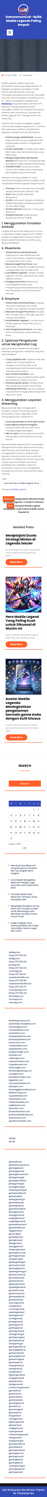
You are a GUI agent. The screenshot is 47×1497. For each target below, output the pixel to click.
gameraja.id (15, 1233)
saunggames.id (16, 1215)
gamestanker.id (17, 1443)
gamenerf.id (15, 1393)
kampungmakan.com (20, 1039)
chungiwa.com (16, 1073)
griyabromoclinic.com (20, 1120)
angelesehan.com (18, 1048)
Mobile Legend (19, 489)
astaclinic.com (16, 1108)
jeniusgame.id (15, 1321)
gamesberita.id (16, 1277)
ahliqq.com (14, 958)
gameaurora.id (16, 1290)
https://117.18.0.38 (17, 980)
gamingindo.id (16, 1459)
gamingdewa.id (16, 1171)
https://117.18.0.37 (17, 986)
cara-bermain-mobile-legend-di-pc (21, 483)
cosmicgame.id (16, 1309)
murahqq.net (15, 971)
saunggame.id (16, 1246)
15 (34, 821)
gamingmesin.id (17, 1450)
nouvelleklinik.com (18, 1095)
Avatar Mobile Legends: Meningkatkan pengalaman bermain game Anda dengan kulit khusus (23, 709)
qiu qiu (12, 1141)
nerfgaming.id (16, 1343)
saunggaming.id (17, 1186)
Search (24, 766)
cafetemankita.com (19, 1061)
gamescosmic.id (17, 1274)
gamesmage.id (16, 1359)
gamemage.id (16, 1409)
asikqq (12, 1138)
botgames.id (15, 1371)
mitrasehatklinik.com (19, 1083)
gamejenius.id (15, 1240)
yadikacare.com (17, 1105)
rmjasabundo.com (18, 1064)
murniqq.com (15, 999)
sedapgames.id (16, 1218)
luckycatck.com (17, 1042)
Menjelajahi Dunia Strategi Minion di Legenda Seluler (21, 539)
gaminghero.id (16, 1453)
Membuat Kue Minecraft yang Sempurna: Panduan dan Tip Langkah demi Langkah (24, 869)
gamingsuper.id (16, 1468)
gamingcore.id (16, 1456)
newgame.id (15, 1305)
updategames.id (17, 1287)
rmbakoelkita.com (18, 1045)
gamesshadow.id (17, 1193)
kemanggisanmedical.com (22, 1089)
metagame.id (15, 1418)
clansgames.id (16, 1365)
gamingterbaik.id (17, 1180)
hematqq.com (16, 996)
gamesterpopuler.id (19, 1164)
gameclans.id (15, 1396)
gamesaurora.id (17, 1265)
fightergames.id (17, 1374)
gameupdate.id (16, 1296)
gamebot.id (14, 1406)
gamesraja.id (15, 1196)
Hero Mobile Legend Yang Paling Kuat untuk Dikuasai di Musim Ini (22, 622)
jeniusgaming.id (16, 1183)
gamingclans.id (16, 1331)
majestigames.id (17, 1221)
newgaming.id (16, 1258)
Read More (16, 562)
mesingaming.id (17, 1465)
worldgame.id (16, 1318)
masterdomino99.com (20, 983)
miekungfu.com (17, 1058)
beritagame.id (16, 1315)
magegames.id (16, 1378)
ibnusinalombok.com (19, 1111)
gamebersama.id (17, 1224)
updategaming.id (17, 1271)
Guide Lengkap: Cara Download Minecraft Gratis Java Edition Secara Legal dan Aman (24, 927)
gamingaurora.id (17, 1252)
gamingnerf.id (16, 1324)
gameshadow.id (17, 1227)
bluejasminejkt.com (19, 1051)
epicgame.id (15, 1425)
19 (20, 827)
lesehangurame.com (19, 1020)
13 (25, 821)
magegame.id (16, 1428)
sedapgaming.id (17, 1199)
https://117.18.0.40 (18, 993)
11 (16, 821)
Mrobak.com (15, 1055)
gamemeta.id (15, 1400)
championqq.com (18, 989)
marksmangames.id (19, 1387)
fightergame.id (16, 1421)
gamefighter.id (16, 1403)
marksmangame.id (18, 1434)
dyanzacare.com (17, 1117)
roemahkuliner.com (19, 1029)
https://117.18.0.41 (17, 974)
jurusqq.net (14, 964)
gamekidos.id (15, 1447)
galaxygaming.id (17, 1262)
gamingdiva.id (16, 1462)
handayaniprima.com (20, 1036)
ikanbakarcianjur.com (20, 1077)
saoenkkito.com (17, 1033)
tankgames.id (16, 1384)
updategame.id (16, 1312)
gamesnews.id (16, 1280)
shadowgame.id (17, 1249)
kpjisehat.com (16, 1080)
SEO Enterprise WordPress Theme (23, 1490)
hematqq (6, 103)
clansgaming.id (16, 1334)
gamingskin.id (15, 1327)
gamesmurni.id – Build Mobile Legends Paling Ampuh (24, 21)
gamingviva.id (16, 1472)
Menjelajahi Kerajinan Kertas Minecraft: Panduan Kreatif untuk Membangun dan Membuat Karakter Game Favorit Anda (25, 911)
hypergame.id (16, 1431)
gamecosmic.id (16, 1293)
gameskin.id (15, 1390)
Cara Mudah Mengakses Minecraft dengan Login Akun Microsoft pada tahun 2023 (25, 883)
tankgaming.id (16, 1440)
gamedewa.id (15, 1237)
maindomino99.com (19, 977)
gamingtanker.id (17, 1346)
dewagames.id (16, 1211)
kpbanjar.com (16, 1086)
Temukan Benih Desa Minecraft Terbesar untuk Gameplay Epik (24, 897)
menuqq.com (15, 1002)
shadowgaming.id (18, 1189)
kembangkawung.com (20, 1070)
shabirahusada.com (19, 1102)
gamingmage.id (17, 1337)
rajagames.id (15, 1230)
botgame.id (14, 1415)
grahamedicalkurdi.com (21, 1114)
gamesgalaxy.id (17, 1268)
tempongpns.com (18, 1026)
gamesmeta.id (16, 1352)
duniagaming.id (16, 1177)
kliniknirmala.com (18, 1092)
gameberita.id (16, 1299)
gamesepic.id (15, 1362)
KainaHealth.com (17, 1098)
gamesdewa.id (16, 1202)
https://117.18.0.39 (17, 961)
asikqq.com (14, 952)
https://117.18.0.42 (18, 967)
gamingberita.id (17, 1255)
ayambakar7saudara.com (22, 1023)
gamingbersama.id (18, 1174)
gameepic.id (15, 1412)
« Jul (24, 847)
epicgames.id (15, 1381)
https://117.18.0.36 (17, 955)
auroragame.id (16, 1302)
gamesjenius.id (16, 1205)
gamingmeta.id (16, 1340)
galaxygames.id (17, 1284)
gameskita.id (15, 1161)
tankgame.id (15, 1437)
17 (11, 827)
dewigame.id (15, 1243)
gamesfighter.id (17, 1356)
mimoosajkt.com (17, 1067)
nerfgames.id (15, 1368)
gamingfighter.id (17, 1349)
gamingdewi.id (16, 1168)
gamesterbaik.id (17, 1208)
